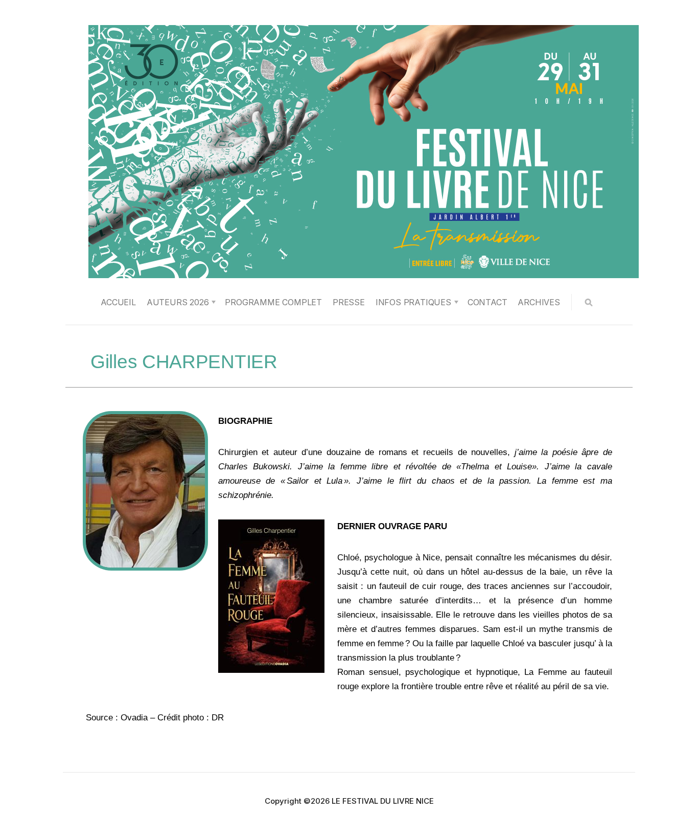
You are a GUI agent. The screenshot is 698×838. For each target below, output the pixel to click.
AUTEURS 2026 (178, 302)
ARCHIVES (539, 302)
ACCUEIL (118, 302)
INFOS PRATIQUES (413, 302)
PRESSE (349, 302)
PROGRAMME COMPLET (273, 302)
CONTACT (487, 302)
